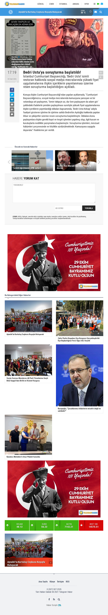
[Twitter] (12, 95)
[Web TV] (98, 4)
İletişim (60, 581)
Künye (52, 581)
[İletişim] (95, 12)
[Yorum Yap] (12, 114)
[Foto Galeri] (101, 4)
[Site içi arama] (100, 12)
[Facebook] (12, 90)
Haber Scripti (51, 605)
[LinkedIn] (12, 100)
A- (101, 77)
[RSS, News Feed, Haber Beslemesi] (54, 599)
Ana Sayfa (43, 581)
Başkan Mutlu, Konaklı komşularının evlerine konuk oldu (44, 12)
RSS (67, 581)
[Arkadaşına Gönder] (12, 104)
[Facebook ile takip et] (49, 599)
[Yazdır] (12, 109)
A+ (101, 72)
